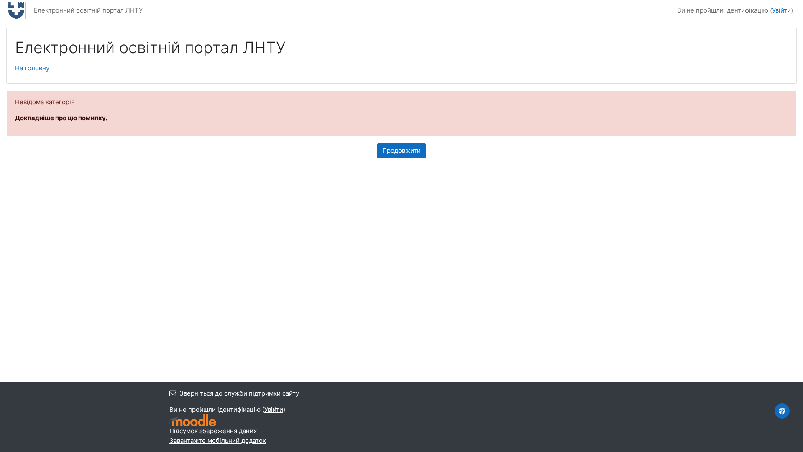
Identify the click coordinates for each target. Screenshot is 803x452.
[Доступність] (782, 411)
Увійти (781, 10)
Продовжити (401, 150)
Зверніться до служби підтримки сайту (239, 393)
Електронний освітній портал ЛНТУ (88, 10)
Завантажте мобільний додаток (217, 440)
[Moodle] (192, 420)
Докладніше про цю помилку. (61, 118)
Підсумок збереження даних (213, 431)
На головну (32, 68)
